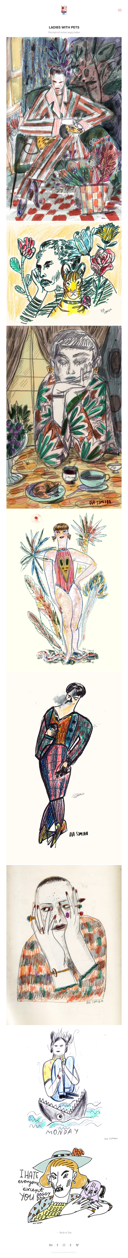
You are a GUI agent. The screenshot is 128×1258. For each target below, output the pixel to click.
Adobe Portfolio (69, 1252)
